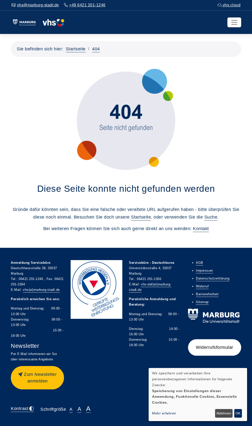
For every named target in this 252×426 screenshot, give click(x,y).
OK (238, 413)
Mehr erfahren (164, 413)
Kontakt (201, 228)
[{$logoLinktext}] (38, 22)
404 (96, 48)
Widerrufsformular (214, 347)
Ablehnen (223, 413)
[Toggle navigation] (234, 22)
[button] (37, 377)
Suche (211, 217)
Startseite (76, 48)
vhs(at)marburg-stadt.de (41, 290)
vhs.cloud (230, 5)
